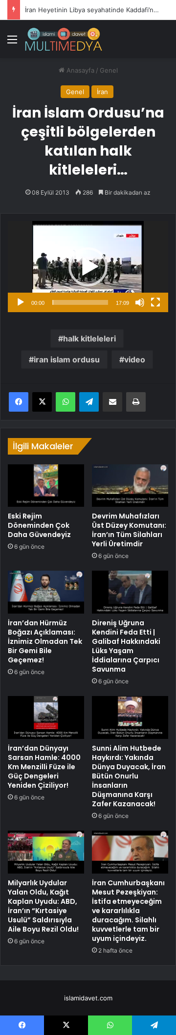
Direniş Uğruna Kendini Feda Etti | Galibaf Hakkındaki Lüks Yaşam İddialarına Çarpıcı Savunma (126, 646)
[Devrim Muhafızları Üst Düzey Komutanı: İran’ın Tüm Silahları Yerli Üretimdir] (130, 485)
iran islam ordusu (67, 359)
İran (102, 92)
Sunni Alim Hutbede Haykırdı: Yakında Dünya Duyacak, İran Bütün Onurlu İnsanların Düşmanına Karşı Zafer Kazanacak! (129, 776)
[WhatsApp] (65, 402)
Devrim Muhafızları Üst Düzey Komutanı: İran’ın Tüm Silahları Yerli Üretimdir (129, 530)
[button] (88, 266)
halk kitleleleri (89, 338)
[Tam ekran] (155, 302)
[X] (42, 402)
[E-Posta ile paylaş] (112, 402)
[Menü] (12, 43)
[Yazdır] (136, 402)
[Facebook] (18, 402)
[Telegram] (89, 402)
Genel (109, 70)
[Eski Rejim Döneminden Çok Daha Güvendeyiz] (46, 485)
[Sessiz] (140, 302)
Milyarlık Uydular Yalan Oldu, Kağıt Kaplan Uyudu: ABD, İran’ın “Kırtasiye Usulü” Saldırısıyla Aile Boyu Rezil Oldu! (43, 906)
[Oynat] (20, 302)
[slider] (80, 302)
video (134, 359)
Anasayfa (79, 70)
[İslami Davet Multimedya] (63, 39)
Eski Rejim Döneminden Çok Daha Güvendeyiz (39, 525)
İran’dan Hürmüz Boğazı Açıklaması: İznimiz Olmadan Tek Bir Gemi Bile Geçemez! (45, 641)
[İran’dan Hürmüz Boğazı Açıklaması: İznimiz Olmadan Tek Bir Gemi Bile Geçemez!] (46, 592)
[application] (88, 266)
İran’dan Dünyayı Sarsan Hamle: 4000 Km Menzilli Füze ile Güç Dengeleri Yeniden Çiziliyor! (44, 766)
